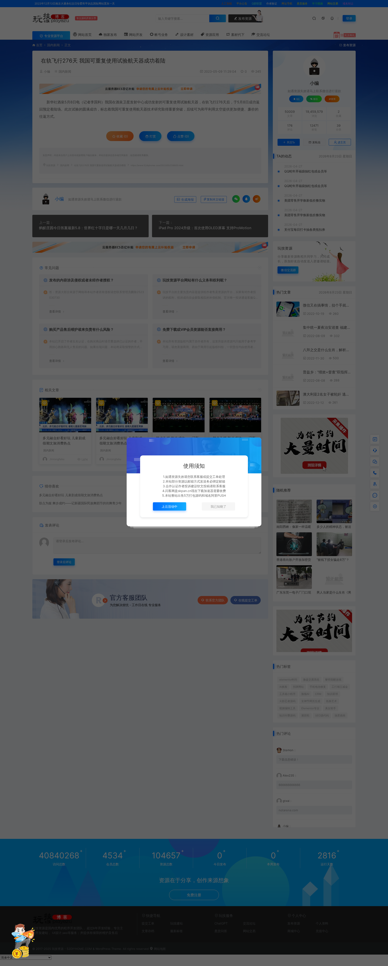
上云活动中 (169, 506)
